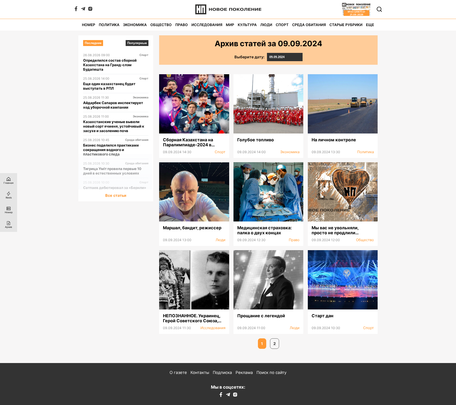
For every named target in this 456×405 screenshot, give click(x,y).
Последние (93, 43)
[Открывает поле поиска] (379, 9)
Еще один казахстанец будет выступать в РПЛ (109, 86)
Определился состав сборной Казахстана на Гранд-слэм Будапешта (110, 65)
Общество (161, 25)
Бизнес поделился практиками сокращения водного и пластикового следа (111, 149)
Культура (247, 25)
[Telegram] (83, 9)
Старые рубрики (345, 25)
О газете (178, 372)
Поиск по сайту (271, 372)
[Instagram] (90, 9)
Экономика (135, 25)
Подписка (222, 372)
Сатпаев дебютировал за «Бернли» (114, 187)
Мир (230, 25)
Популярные (137, 43)
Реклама (244, 372)
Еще (370, 25)
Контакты (199, 372)
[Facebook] (76, 9)
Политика (109, 25)
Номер (88, 25)
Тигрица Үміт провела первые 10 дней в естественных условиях (112, 170)
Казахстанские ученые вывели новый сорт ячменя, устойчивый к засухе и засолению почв (113, 126)
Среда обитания (309, 25)
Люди (266, 25)
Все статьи (115, 195)
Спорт (282, 25)
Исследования (206, 25)
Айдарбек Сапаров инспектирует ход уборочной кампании (113, 105)
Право (181, 25)
